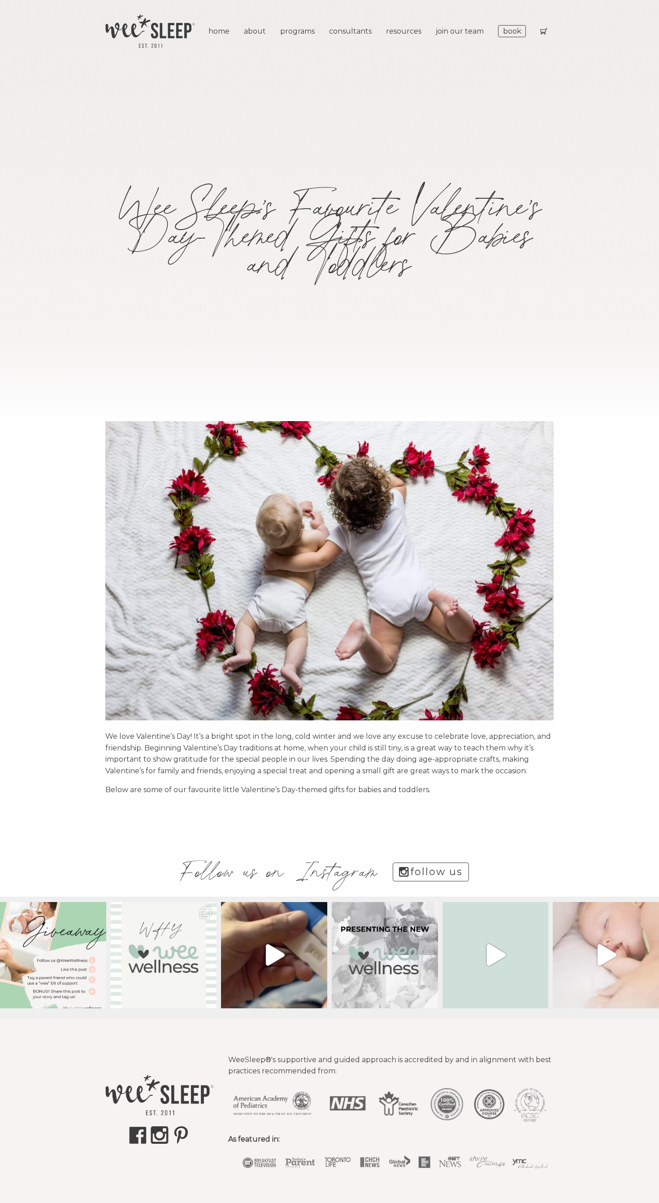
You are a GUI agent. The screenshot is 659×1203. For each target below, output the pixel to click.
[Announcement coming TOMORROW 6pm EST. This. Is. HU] (606, 955)
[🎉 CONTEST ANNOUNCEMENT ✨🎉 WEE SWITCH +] (53, 955)
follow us (437, 872)
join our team (460, 31)
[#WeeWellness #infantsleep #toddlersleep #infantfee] (164, 955)
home (219, 31)
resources (403, 31)
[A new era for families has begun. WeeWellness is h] (274, 955)
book (512, 31)
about (255, 31)
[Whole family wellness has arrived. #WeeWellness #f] (385, 955)
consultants (350, 31)
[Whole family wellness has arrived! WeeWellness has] (495, 955)
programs (297, 31)
